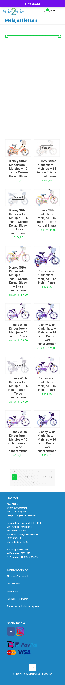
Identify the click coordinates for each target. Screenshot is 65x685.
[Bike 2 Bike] (13, 11)
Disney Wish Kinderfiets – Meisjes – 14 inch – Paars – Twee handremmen (47, 334)
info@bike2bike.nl (17, 530)
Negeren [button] (36, 3)
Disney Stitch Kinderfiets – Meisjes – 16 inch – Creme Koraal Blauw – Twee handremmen (18, 279)
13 (26, 477)
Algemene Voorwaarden (18, 576)
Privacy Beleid (13, 583)
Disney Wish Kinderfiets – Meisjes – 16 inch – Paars (46, 384)
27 (44, 477)
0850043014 (15, 538)
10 (50, 472)
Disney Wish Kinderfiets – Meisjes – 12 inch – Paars (46, 276)
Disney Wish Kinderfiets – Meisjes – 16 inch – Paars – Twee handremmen (18, 441)
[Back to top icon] (32, 667)
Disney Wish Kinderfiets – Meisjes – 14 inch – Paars (18, 330)
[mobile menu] (60, 11)
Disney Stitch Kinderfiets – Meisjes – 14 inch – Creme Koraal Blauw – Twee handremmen (18, 222)
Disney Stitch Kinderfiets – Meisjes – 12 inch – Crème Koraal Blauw (18, 168)
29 (32, 482)
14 (32, 477)
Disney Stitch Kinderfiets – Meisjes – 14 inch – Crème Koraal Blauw (46, 168)
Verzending (12, 591)
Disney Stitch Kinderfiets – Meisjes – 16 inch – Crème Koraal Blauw (46, 218)
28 (50, 477)
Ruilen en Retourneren (17, 599)
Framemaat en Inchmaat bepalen (23, 606)
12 (20, 477)
